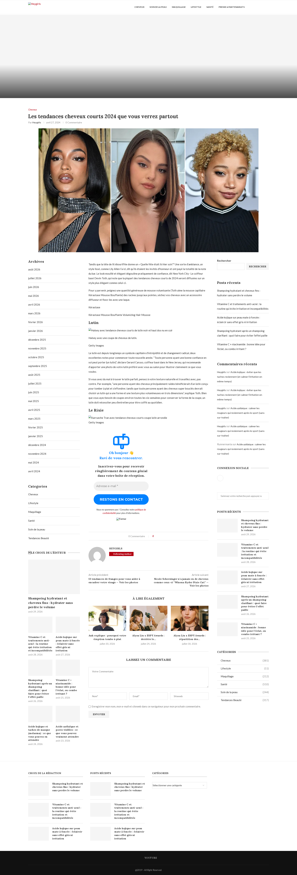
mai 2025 (33, 401)
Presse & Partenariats (232, 7)
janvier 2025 (35, 436)
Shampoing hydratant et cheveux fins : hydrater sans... (74, 88)
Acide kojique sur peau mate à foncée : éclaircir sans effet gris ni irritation (254, 577)
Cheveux (139, 7)
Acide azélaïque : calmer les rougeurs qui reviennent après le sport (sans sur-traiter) (241, 413)
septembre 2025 (37, 365)
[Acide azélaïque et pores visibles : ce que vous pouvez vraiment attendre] (68, 714)
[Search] (261, 7)
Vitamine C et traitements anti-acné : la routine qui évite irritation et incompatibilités (255, 551)
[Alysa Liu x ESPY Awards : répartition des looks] (189, 618)
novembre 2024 (37, 453)
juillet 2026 (34, 278)
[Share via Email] (169, 536)
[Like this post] (156, 536)
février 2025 (35, 427)
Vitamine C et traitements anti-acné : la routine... (223, 88)
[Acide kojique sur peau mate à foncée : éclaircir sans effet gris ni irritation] (227, 577)
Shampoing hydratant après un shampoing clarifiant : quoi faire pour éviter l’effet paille (254, 603)
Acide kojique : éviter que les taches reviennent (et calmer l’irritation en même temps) (239, 377)
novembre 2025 (37, 348)
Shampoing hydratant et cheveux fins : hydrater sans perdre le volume (254, 525)
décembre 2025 (37, 339)
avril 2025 (34, 409)
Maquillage (179, 7)
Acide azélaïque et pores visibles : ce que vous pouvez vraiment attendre (67, 731)
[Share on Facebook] (159, 536)
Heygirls (36, 122)
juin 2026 (33, 287)
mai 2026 (33, 295)
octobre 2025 (36, 357)
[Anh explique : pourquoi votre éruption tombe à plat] (107, 618)
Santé (209, 7)
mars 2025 (34, 418)
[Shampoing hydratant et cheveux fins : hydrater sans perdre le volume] (74, 56)
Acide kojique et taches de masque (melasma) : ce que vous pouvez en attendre (39, 733)
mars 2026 (34, 313)
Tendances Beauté (245, 700)
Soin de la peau (158, 7)
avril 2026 (34, 304)
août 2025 (34, 374)
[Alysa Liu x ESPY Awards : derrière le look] (148, 618)
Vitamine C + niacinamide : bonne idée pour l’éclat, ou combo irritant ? (253, 629)
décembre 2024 (37, 444)
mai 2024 (33, 462)
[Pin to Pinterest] (163, 536)
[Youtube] (256, 7)
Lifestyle (196, 7)
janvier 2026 (35, 330)
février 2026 (35, 322)
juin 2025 (33, 392)
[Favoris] (267, 7)
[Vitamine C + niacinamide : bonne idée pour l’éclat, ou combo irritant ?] (227, 629)
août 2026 (34, 269)
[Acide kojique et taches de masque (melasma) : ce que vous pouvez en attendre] (40, 714)
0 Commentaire (83, 94)
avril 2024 (34, 471)
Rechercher (224, 260)
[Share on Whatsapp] (166, 536)
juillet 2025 (34, 383)
